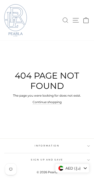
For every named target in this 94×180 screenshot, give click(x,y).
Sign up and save (47, 159)
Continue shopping (47, 102)
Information (47, 145)
